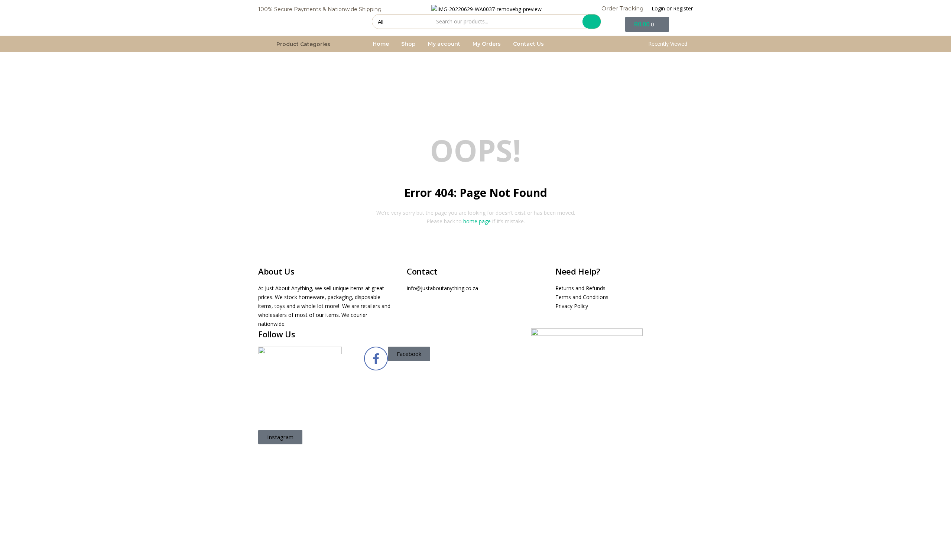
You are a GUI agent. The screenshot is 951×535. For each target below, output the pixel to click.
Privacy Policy (571, 305)
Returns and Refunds (580, 288)
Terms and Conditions (581, 297)
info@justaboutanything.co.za (442, 288)
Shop (408, 43)
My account (444, 43)
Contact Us (528, 43)
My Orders (487, 43)
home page (477, 221)
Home (381, 43)
